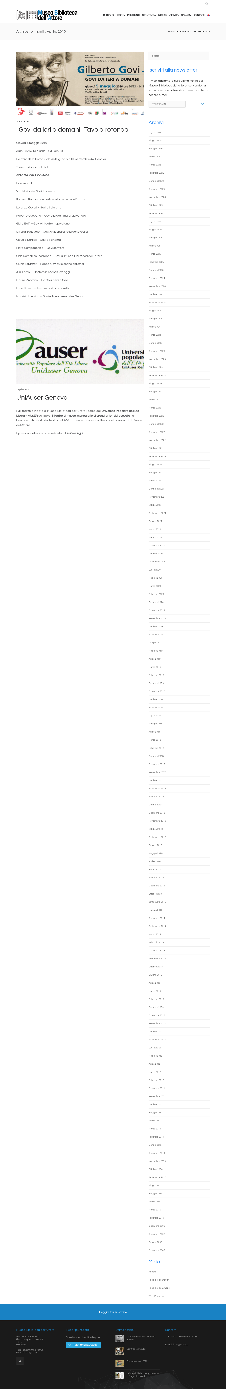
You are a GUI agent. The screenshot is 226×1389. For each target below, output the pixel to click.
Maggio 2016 (155, 853)
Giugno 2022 (155, 464)
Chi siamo (108, 15)
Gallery (186, 15)
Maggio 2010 (155, 1193)
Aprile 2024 (154, 327)
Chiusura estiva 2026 (137, 1361)
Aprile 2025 (154, 246)
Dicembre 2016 (157, 813)
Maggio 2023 (155, 391)
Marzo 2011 (155, 1129)
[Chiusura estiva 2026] (121, 1363)
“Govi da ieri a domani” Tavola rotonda (72, 129)
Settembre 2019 (157, 634)
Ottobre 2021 (156, 505)
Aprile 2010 (154, 1202)
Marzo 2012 (155, 1072)
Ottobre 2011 (156, 1104)
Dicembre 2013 (157, 950)
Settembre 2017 (157, 788)
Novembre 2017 (157, 772)
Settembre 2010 (157, 1177)
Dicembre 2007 (157, 1250)
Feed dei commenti (159, 1288)
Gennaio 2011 (156, 1145)
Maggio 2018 (155, 724)
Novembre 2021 (157, 497)
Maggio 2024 (155, 319)
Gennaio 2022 (156, 489)
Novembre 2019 (157, 618)
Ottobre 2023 (156, 367)
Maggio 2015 (155, 910)
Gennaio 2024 (156, 343)
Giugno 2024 (155, 310)
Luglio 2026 (155, 132)
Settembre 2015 (157, 902)
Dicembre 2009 (157, 1226)
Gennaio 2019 (156, 683)
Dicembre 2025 (157, 189)
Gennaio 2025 (156, 270)
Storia (121, 15)
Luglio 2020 (155, 570)
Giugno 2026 (155, 140)
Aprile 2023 (154, 400)
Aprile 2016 (154, 861)
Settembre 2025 (157, 213)
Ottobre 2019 (156, 626)
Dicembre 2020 (157, 545)
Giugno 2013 (155, 975)
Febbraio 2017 (156, 797)
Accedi (152, 1272)
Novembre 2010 (157, 1161)
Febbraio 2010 (156, 1218)
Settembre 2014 (157, 926)
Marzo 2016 (155, 869)
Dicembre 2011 (157, 1088)
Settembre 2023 (157, 375)
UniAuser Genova (42, 397)
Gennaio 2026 (156, 181)
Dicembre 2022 (157, 432)
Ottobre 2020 (156, 553)
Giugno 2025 (155, 229)
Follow (85, 1345)
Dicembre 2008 (157, 1234)
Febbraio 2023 (156, 416)
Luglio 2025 (155, 221)
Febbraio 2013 (156, 999)
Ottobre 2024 (156, 294)
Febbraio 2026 (156, 173)
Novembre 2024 (157, 286)
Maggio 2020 (155, 578)
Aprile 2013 (154, 983)
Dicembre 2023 (157, 351)
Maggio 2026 (155, 148)
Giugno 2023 (155, 383)
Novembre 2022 (157, 440)
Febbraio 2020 (156, 594)
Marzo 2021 (155, 529)
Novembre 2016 (157, 821)
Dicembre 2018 (157, 691)
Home (171, 31)
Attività (174, 15)
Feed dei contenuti (159, 1280)
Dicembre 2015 (157, 886)
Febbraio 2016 (156, 878)
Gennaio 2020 (156, 602)
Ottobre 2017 (156, 780)
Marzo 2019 (155, 667)
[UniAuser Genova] (80, 352)
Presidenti (133, 15)
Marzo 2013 (155, 991)
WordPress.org (156, 1296)
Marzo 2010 (155, 1210)
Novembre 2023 (157, 359)
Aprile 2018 (154, 732)
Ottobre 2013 (156, 967)
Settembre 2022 (157, 456)
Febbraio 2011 (156, 1137)
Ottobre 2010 (156, 1169)
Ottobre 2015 (156, 894)
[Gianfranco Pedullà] (121, 1351)
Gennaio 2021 (156, 537)
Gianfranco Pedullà (136, 1349)
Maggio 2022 (155, 472)
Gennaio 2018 (156, 756)
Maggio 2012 (155, 1056)
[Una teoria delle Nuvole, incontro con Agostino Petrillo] (121, 1375)
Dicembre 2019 (157, 610)
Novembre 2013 (157, 959)
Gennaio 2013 (156, 1007)
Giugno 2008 (155, 1242)
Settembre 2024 (157, 302)
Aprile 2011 (154, 1121)
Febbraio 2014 (156, 942)
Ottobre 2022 (156, 448)
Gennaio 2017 (156, 805)
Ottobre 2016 (156, 829)
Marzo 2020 (155, 586)
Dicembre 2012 (157, 1015)
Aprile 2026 (154, 157)
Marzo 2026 (155, 165)
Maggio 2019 (155, 651)
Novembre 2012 (157, 1023)
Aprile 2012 (154, 1064)
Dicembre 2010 (157, 1153)
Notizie (162, 15)
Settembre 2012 (157, 1040)
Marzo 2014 (155, 934)
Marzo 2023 (155, 408)
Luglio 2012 (155, 1048)
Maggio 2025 (155, 238)
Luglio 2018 (155, 716)
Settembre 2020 (157, 562)
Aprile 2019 (154, 659)
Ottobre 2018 (156, 699)
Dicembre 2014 (157, 918)
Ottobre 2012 (156, 1031)
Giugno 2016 (155, 845)
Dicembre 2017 (157, 764)
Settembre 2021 (157, 513)
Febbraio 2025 (156, 262)
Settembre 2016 (157, 837)
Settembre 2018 (157, 707)
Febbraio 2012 (156, 1080)
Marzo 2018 (155, 740)
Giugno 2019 (155, 643)
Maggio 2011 (155, 1112)
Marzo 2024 (155, 335)
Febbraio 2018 (156, 748)
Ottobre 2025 (156, 205)
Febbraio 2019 (156, 675)
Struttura (149, 15)
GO (202, 104)
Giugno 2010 (155, 1185)
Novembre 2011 (157, 1096)
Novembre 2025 (157, 197)
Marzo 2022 (155, 481)
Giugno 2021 (155, 521)
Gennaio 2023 (156, 424)
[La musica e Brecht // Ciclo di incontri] (121, 1339)
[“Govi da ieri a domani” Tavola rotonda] (80, 84)
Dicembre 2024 (157, 278)
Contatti (199, 15)
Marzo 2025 (155, 254)
